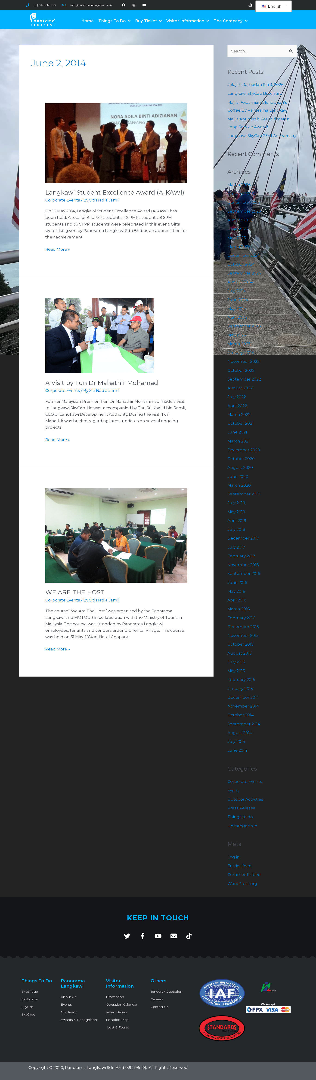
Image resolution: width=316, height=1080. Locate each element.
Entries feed (239, 865)
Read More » (57, 249)
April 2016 (236, 600)
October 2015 (240, 644)
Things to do (240, 817)
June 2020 (237, 476)
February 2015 (241, 679)
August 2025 (240, 220)
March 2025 (239, 246)
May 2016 (236, 591)
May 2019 (236, 511)
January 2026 (240, 193)
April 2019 (236, 520)
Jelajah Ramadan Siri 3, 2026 (255, 84)
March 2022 (239, 414)
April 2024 (237, 317)
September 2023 (244, 326)
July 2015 (236, 662)
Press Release (241, 808)
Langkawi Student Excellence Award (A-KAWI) (114, 192)
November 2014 (243, 706)
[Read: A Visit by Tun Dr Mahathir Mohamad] (99, 335)
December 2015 (243, 626)
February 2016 (241, 618)
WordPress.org (242, 883)
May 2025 (236, 237)
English (274, 6)
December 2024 (243, 255)
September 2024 (244, 273)
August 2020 (240, 467)
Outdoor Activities (245, 799)
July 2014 (236, 741)
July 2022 (236, 396)
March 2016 (238, 609)
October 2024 (241, 264)
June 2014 (237, 750)
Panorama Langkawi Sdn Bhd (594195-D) (105, 1067)
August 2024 (240, 282)
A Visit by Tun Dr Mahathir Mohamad (101, 383)
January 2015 (240, 688)
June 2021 (237, 432)
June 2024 (237, 299)
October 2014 (240, 715)
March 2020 (239, 485)
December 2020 (243, 450)
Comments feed (244, 874)
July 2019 (236, 502)
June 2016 (237, 582)
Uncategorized (242, 826)
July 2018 (236, 529)
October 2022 (240, 370)
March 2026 (239, 184)
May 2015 (236, 670)
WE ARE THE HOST (74, 592)
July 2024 (236, 290)
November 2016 (243, 564)
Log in (233, 857)
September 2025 (244, 211)
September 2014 (243, 724)
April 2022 (237, 405)
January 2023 (240, 352)
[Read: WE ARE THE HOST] (116, 535)
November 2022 (243, 361)
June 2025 (237, 229)
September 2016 (243, 573)
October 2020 (241, 458)
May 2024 (236, 308)
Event (233, 790)
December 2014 (243, 697)
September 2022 (244, 379)
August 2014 (239, 732)
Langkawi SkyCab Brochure (254, 93)
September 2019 (243, 494)
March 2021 (238, 441)
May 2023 (236, 335)
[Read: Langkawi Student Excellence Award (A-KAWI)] (116, 142)
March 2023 (239, 344)
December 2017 (243, 538)
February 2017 (241, 556)
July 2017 (236, 547)
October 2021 (240, 423)
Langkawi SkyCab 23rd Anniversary (262, 135)
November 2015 (243, 635)
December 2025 (243, 202)
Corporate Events (62, 200)
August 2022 (240, 388)
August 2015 (239, 653)
